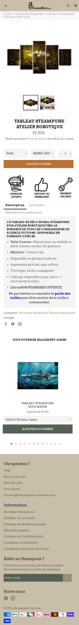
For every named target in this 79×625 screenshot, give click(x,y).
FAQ (7, 470)
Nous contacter (15, 476)
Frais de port (36, 138)
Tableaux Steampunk (62, 312)
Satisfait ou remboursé (24, 212)
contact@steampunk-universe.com (30, 495)
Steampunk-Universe (27, 608)
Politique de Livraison (19, 518)
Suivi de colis (13, 482)
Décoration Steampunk (33, 312)
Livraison (37, 205)
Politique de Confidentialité (23, 536)
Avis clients (12, 489)
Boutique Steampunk (19, 512)
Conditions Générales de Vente (26, 548)
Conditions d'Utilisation (21, 542)
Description (15, 205)
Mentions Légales (16, 530)
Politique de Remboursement (25, 524)
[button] (11, 444)
